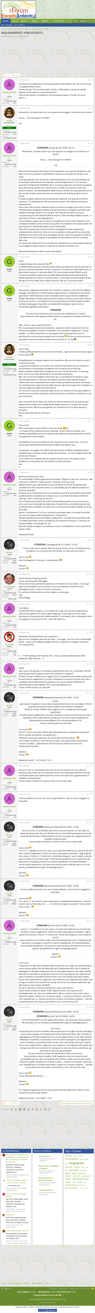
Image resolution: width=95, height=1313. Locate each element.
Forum (6, 21)
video (87, 1188)
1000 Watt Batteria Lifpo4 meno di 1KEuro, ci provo (16, 1181)
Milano (14, 563)
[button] (28, 21)
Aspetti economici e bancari (15, 1211)
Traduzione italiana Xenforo (47, 1302)
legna (76, 1167)
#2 (92, 108)
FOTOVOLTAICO (11, 1177)
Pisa (15, 655)
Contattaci (53, 1288)
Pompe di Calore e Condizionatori (17, 1243)
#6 (92, 345)
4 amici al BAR (10, 1227)
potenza (68, 1176)
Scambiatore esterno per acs (17, 1230)
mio (86, 1167)
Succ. (15, 75)
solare (68, 1182)
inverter (69, 1167)
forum (80, 1156)
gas (81, 1159)
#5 (92, 286)
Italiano (9, 1288)
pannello (83, 1170)
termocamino (71, 1187)
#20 (91, 1007)
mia (82, 1167)
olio (66, 1170)
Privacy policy (74, 1288)
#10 (91, 574)
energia (68, 1155)
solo (74, 1182)
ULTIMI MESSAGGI (10, 1151)
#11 (91, 604)
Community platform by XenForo (47, 1299)
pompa (82, 1173)
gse (66, 1164)
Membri (45, 21)
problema (77, 1176)
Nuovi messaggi (6, 25)
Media (34, 21)
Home (88, 1288)
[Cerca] (91, 21)
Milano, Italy (12, 599)
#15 (91, 766)
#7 (92, 421)
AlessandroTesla (8, 36)
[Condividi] (88, 80)
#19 (91, 921)
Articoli (15, 21)
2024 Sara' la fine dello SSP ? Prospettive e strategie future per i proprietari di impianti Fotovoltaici (17, 1158)
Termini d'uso (63, 1288)
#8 (92, 472)
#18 (91, 881)
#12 (91, 632)
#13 (91, 664)
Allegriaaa (10, 1214)
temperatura (71, 1185)
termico (82, 1185)
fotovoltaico (72, 1158)
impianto (76, 1163)
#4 (92, 257)
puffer (68, 1179)
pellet (68, 1173)
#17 (91, 822)
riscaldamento (80, 1178)
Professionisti (58, 21)
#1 (92, 80)
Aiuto (82, 1288)
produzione (86, 1176)
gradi (86, 1159)
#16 (91, 794)
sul (85, 1182)
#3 (92, 143)
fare (75, 1156)
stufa (79, 1182)
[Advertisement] (47, 54)
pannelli (73, 1170)
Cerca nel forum (19, 25)
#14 (91, 693)
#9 (92, 540)
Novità (23, 21)
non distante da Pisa (9, 138)
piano (75, 1173)
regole (82, 1188)
